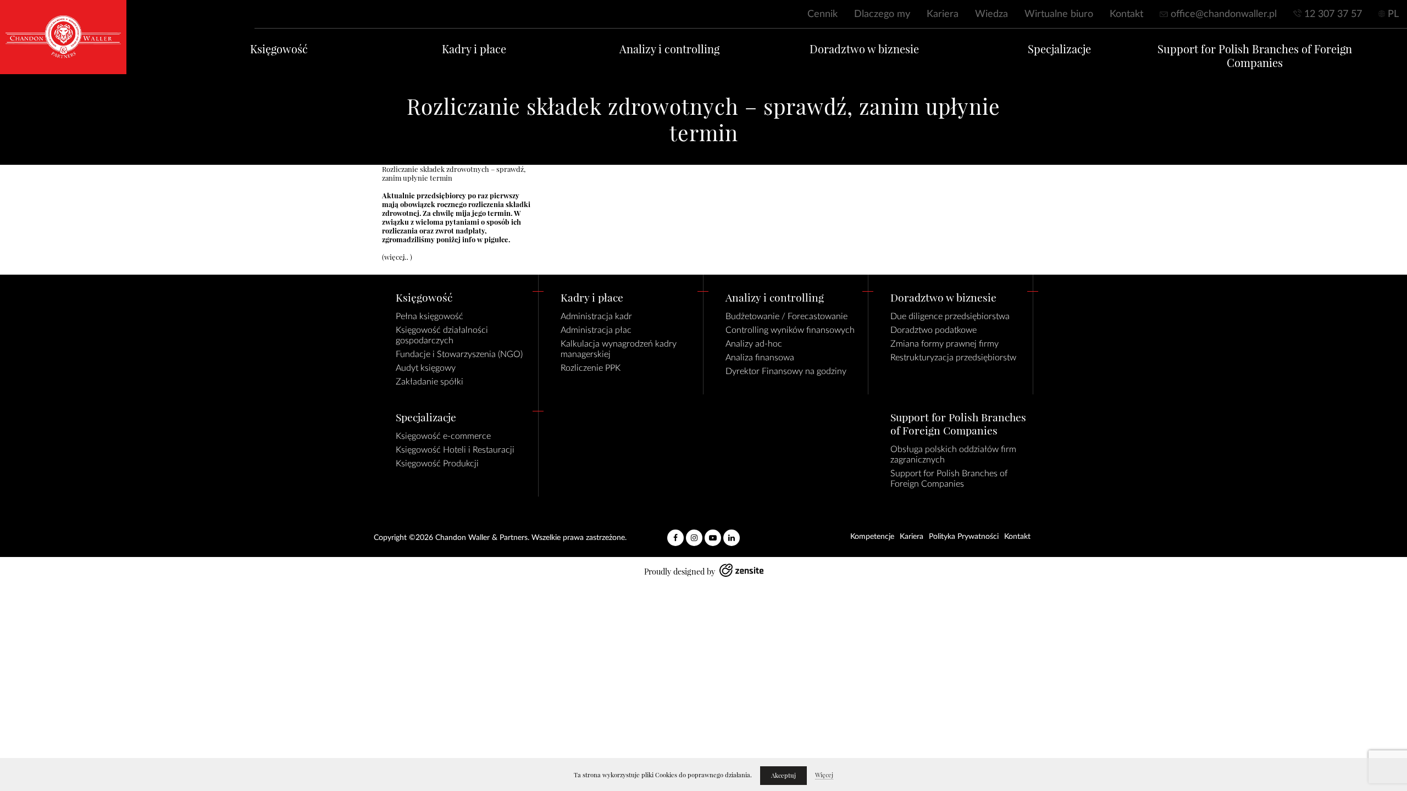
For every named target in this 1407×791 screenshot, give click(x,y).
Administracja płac (596, 330)
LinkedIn (731, 533)
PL (1393, 14)
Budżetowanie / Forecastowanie (786, 316)
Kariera (943, 14)
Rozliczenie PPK (591, 368)
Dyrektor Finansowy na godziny (785, 371)
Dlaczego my (882, 14)
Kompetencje (872, 537)
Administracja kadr (596, 316)
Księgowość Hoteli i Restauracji (455, 449)
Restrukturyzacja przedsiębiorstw (953, 357)
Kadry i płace (474, 49)
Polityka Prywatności (964, 537)
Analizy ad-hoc (753, 343)
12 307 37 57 (1333, 14)
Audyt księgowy (426, 368)
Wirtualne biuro (1058, 14)
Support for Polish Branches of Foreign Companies (1254, 56)
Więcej (824, 775)
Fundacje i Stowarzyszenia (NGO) (459, 354)
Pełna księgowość (429, 316)
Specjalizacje (1059, 49)
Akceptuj (783, 775)
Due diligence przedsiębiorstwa (950, 316)
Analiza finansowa (759, 357)
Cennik (822, 14)
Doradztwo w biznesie (864, 49)
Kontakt (1126, 14)
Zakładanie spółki (429, 381)
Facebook (675, 533)
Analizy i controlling (669, 49)
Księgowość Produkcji (437, 463)
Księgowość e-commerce (443, 436)
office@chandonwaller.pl (1224, 14)
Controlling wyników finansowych (790, 330)
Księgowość (279, 49)
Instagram (694, 533)
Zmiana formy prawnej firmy (944, 343)
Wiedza (991, 14)
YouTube (713, 533)
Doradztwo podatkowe (933, 330)
